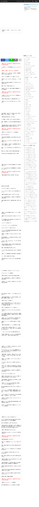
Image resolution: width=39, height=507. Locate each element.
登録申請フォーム (29, 9)
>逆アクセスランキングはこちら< (31, 57)
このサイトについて (20, 1)
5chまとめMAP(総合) (4, 1)
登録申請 (36, 1)
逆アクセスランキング (27, 1)
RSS (32, 1)
